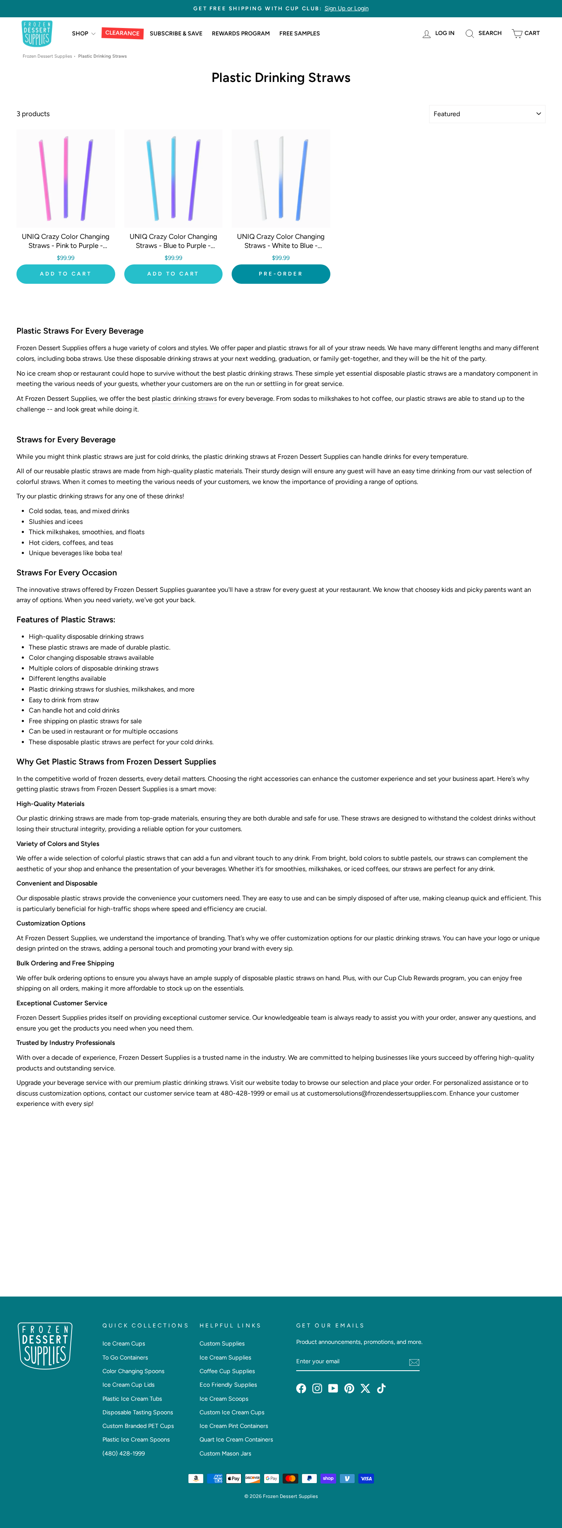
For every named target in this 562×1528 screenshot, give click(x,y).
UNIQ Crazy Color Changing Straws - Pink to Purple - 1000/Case (65, 245)
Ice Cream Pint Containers (234, 1426)
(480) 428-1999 (123, 1453)
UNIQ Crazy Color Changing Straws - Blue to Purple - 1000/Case (173, 245)
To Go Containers (125, 1357)
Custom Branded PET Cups (138, 1426)
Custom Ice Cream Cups (232, 1412)
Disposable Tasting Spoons (137, 1412)
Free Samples (299, 33)
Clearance (122, 33)
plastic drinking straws (184, 398)
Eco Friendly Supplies (228, 1384)
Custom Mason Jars (225, 1453)
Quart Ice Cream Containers (236, 1439)
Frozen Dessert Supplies (47, 56)
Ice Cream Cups (123, 1343)
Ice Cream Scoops (224, 1398)
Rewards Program (241, 33)
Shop (80, 33)
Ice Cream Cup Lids (128, 1384)
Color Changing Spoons (133, 1371)
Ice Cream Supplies (225, 1357)
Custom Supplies (222, 1343)
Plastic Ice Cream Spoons (136, 1439)
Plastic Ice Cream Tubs (132, 1398)
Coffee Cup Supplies (227, 1371)
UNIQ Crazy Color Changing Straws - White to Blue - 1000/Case (281, 245)
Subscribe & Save (176, 33)
